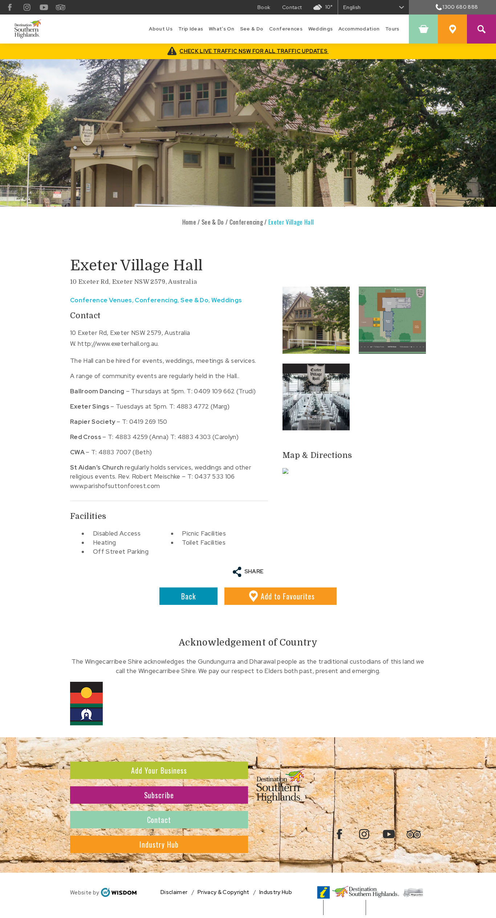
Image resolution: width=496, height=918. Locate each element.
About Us (160, 29)
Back (188, 596)
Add (288, 596)
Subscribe (159, 795)
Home (189, 221)
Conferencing (246, 221)
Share (254, 571)
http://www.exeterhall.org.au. (118, 344)
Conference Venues (101, 300)
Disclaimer (173, 892)
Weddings (320, 29)
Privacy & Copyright (223, 892)
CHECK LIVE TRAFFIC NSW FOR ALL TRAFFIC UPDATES (254, 51)
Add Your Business (159, 770)
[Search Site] (481, 29)
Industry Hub (159, 844)
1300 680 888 (460, 7)
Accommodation (358, 29)
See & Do (252, 29)
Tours (392, 29)
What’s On (221, 29)
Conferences (285, 29)
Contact (159, 819)
